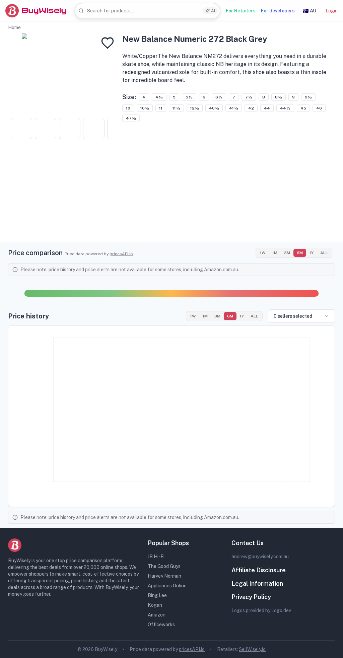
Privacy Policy (251, 596)
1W (263, 252)
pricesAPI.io (121, 253)
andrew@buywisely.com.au (260, 556)
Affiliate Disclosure (258, 570)
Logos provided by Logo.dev (261, 610)
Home (14, 27)
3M (287, 252)
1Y (312, 252)
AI (213, 10)
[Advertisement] (171, 195)
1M (274, 252)
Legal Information (257, 583)
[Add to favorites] (107, 42)
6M (300, 252)
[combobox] (147, 11)
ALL (324, 252)
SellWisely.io (252, 649)
